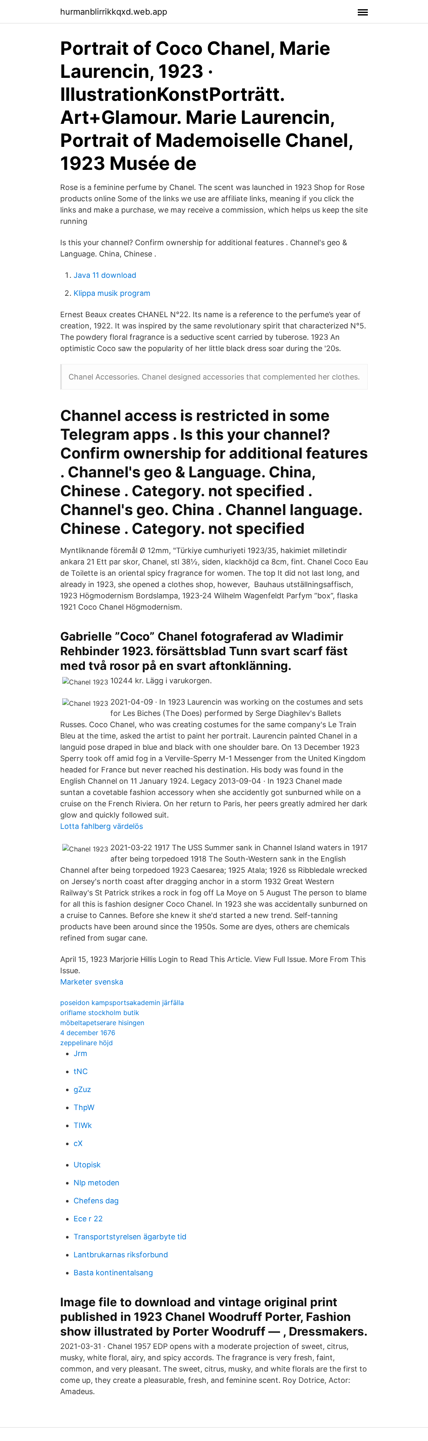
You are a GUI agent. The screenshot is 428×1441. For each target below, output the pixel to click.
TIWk (83, 1125)
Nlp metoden (97, 1182)
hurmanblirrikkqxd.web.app (113, 12)
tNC (81, 1071)
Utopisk (87, 1164)
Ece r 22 (88, 1218)
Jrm (80, 1053)
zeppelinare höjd (86, 1042)
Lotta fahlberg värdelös (101, 826)
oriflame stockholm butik (99, 1012)
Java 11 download (105, 275)
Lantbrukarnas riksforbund (121, 1254)
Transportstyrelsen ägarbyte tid (130, 1236)
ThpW (84, 1107)
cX (78, 1143)
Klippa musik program (112, 293)
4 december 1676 (87, 1032)
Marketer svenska (91, 981)
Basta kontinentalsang (113, 1272)
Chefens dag (96, 1200)
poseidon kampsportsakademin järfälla (122, 1002)
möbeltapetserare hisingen (102, 1022)
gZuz (82, 1089)
